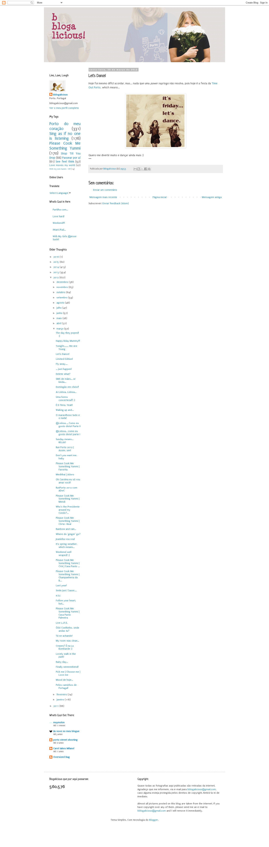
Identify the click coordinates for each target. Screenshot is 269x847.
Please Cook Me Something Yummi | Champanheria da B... (67, 576)
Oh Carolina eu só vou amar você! (68, 481)
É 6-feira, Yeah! (64, 405)
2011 (56, 706)
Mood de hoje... (64, 679)
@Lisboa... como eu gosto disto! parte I (68, 433)
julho (59, 307)
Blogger (153, 819)
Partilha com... (60, 209)
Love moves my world (62, 165)
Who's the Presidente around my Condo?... (68, 509)
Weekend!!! (59, 223)
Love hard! (58, 216)
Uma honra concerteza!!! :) (65, 398)
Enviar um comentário (105, 189)
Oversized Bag (61, 757)
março (60, 328)
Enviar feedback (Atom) (115, 203)
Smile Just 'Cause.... (66, 590)
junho (60, 313)
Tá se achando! (64, 635)
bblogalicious (60, 94)
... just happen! (64, 369)
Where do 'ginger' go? (68, 534)
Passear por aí (71, 157)
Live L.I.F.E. (62, 622)
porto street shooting (65, 739)
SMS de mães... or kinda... (66, 380)
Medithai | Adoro (65, 474)
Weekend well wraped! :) (63, 554)
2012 (56, 277)
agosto (61, 302)
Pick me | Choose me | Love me (68, 673)
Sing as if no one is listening (65, 136)
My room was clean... (67, 640)
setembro (62, 297)
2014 (56, 267)
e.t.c (58, 595)
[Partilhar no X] (142, 169)
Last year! (61, 585)
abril (59, 323)
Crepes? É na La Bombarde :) (65, 647)
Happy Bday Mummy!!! (68, 340)
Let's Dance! (62, 354)
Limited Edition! (64, 359)
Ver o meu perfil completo (64, 108)
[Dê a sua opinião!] (139, 169)
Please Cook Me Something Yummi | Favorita (67, 466)
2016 (56, 256)
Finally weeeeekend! (67, 666)
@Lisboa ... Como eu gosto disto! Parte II (68, 425)
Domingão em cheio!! (67, 387)
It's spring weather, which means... (66, 545)
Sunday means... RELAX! (64, 441)
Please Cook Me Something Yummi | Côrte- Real (67, 520)
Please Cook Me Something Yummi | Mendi (67, 498)
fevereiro (62, 694)
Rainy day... (62, 662)
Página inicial (160, 197)
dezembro (63, 282)
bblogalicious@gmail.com (201, 789)
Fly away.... (62, 364)
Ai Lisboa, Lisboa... (66, 392)
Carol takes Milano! (63, 748)
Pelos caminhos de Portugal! (66, 686)
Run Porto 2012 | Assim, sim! (65, 449)
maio (60, 318)
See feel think (65, 161)
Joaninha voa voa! (65, 539)
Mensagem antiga (212, 197)
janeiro (61, 699)
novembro (63, 287)
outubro (61, 292)
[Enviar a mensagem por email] (135, 169)
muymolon (59, 722)
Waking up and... (65, 410)
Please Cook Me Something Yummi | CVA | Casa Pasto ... (68, 563)
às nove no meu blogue (66, 731)
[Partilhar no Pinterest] (149, 169)
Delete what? (63, 374)
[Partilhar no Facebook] (145, 169)
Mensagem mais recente (103, 197)
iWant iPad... (59, 229)
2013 (56, 272)
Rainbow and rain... (66, 529)
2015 (56, 262)
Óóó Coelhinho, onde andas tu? (67, 629)
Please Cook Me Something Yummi (65, 146)
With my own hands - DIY (60, 169)
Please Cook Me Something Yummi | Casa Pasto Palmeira (67, 613)
